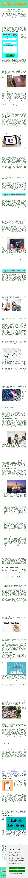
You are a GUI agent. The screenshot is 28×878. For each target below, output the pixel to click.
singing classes (11, 770)
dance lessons (21, 773)
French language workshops (13, 420)
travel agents (23, 774)
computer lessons (6, 773)
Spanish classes (9, 769)
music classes (14, 771)
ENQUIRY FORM (23, 811)
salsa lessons (16, 772)
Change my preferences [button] (16, 873)
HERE (16, 775)
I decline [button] (17, 870)
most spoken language (18, 576)
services (18, 776)
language (13, 14)
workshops (17, 444)
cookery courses (22, 769)
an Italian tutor (10, 774)
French (7, 29)
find (5, 743)
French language (18, 755)
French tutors (16, 281)
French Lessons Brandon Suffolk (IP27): (11, 13)
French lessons (11, 274)
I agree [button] (16, 868)
